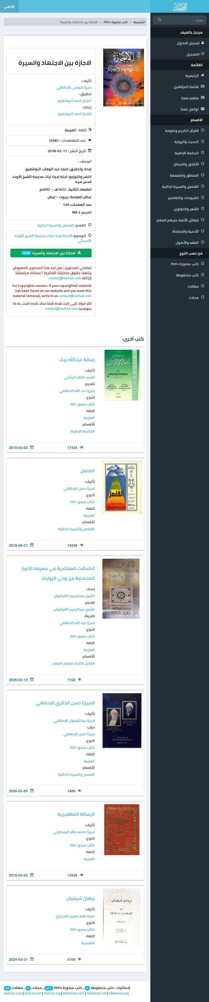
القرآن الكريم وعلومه (182, 130)
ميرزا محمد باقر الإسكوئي (74, 831)
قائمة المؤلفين (187, 86)
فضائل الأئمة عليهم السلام (178, 220)
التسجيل (193, 54)
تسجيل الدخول (188, 43)
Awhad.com (13, 993)
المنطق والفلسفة (185, 175)
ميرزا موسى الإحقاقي (74, 87)
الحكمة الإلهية (187, 153)
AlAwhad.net (97, 993)
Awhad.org (52, 993)
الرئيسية (192, 75)
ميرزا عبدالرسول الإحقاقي (74, 720)
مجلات (194, 297)
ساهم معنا (190, 98)
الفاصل (87, 471)
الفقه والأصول (188, 242)
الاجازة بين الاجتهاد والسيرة (49, 253)
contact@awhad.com (65, 278)
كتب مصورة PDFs (185, 264)
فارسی (9, 6)
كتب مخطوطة (188, 275)
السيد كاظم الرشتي (79, 377)
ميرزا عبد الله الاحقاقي (77, 390)
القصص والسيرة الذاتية (181, 186)
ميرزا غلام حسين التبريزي (75, 916)
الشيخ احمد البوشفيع (75, 100)
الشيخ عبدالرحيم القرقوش (74, 595)
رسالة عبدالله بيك (77, 359)
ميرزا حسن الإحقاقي (79, 488)
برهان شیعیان (81, 898)
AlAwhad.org (119, 993)
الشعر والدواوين (187, 209)
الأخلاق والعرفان (186, 164)
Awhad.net (32, 993)
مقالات (194, 286)
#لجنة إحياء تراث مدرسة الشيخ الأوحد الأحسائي (53, 238)
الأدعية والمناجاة (186, 231)
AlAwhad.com (73, 993)
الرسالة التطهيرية (76, 814)
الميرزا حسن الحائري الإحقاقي (65, 703)
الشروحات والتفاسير (184, 197)
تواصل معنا (190, 109)
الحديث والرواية (187, 141)
